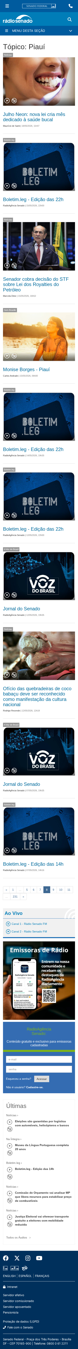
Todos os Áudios (17, 1237)
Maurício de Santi (11, 126)
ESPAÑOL (25, 1276)
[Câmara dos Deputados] (6, 1268)
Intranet (11, 1286)
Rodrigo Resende (11, 710)
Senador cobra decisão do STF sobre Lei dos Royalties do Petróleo (36, 284)
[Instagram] (28, 1258)
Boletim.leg (9, 140)
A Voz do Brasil (11, 549)
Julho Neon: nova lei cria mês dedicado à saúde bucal (34, 117)
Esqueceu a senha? (18, 1078)
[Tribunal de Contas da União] (23, 1268)
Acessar (42, 1079)
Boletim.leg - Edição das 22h (33, 199)
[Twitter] (17, 1258)
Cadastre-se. (34, 1087)
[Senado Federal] (39, 6)
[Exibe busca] (69, 19)
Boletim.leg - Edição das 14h (33, 864)
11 (68, 889)
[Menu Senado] (7, 6)
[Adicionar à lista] (14, 101)
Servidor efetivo (13, 1295)
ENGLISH (9, 1276)
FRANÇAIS (42, 1276)
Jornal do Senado (21, 608)
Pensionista (10, 1312)
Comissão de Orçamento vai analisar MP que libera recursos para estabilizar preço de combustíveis (43, 1196)
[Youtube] (37, 1258)
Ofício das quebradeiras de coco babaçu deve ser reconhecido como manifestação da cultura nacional (37, 696)
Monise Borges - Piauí (26, 369)
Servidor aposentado (17, 1306)
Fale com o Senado (20, 1327)
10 (60, 889)
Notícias (8, 55)
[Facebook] (7, 1258)
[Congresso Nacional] (14, 1268)
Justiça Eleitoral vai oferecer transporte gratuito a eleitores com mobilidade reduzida (42, 1220)
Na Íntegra (13, 1139)
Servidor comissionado (18, 1301)
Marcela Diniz (9, 296)
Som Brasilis (10, 310)
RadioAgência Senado (13, 205)
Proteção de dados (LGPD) (21, 1321)
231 (15, 896)
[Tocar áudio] (7, 101)
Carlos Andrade (10, 376)
